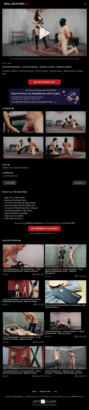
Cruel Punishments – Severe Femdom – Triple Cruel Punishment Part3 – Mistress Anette (22, 270)
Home (34, 391)
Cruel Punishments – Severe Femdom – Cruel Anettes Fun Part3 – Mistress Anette (22, 338)
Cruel (11, 168)
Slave (26, 168)
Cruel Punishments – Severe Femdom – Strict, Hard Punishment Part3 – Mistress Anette (22, 372)
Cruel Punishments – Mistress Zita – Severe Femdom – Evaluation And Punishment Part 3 (64, 372)
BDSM (5, 168)
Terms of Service (68, 59)
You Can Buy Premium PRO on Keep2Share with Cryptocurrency (65, 306)
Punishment (18, 168)
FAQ (55, 391)
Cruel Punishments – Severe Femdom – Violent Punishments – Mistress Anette (64, 332)
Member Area (45, 391)
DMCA (74, 396)
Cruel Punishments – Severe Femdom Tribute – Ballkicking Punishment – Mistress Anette (22, 300)
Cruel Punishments (10, 176)
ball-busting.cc (19, 396)
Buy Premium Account (44, 228)
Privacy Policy (53, 59)
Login (55, 233)
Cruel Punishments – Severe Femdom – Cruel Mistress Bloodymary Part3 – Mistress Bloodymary (64, 271)
